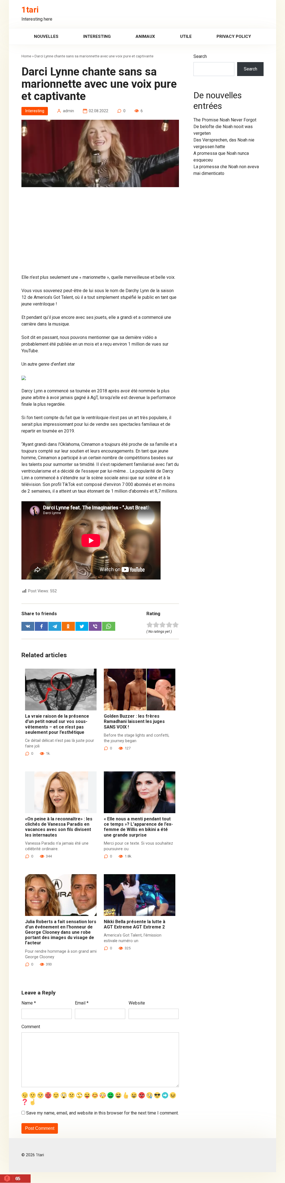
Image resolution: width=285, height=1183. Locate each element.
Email (82, 1003)
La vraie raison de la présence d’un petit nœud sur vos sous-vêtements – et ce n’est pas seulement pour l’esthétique (57, 724)
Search (200, 56)
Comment (30, 1026)
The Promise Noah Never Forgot (224, 120)
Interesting (97, 36)
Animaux (145, 36)
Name (28, 1003)
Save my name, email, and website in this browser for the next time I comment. (102, 1113)
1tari (30, 9)
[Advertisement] (100, 233)
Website (137, 1003)
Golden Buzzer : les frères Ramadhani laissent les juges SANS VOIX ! (134, 721)
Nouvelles (46, 36)
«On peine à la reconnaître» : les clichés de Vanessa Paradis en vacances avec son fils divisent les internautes (58, 827)
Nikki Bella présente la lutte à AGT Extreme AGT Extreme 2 (134, 924)
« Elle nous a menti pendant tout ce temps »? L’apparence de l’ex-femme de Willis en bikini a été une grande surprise (138, 827)
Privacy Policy (234, 36)
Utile (186, 36)
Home (26, 56)
